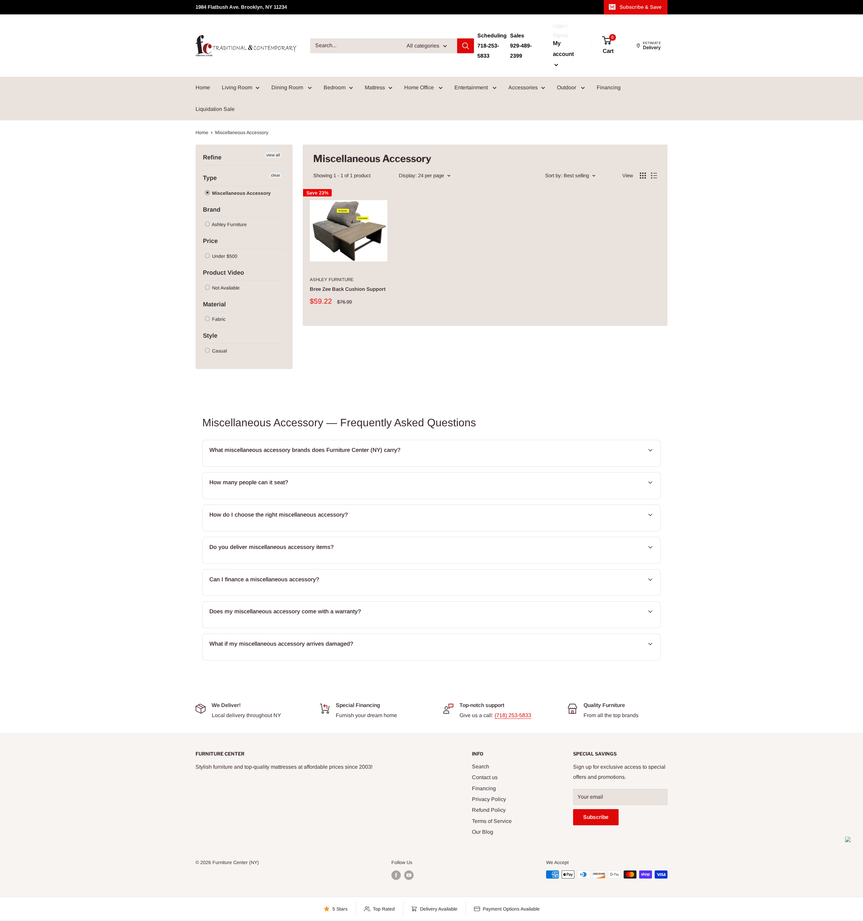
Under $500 (224, 256)
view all (273, 155)
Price (210, 241)
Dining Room (287, 87)
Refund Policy (489, 810)
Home (203, 87)
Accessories (523, 87)
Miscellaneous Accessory (241, 193)
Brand (211, 209)
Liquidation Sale (215, 109)
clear (275, 175)
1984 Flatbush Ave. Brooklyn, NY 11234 (241, 7)
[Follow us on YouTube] (409, 875)
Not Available (225, 287)
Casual (219, 351)
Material (214, 304)
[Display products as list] (654, 176)
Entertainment (471, 87)
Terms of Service (492, 821)
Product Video (223, 272)
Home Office (419, 87)
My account (563, 48)
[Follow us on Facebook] (396, 875)
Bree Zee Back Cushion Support (348, 289)
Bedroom (335, 87)
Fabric (218, 319)
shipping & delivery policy (611, 563)
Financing (609, 87)
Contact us (485, 777)
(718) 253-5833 (513, 715)
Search (480, 766)
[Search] (465, 45)
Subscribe (595, 817)
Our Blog (482, 832)
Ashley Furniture (229, 224)
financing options (262, 595)
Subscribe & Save (640, 7)
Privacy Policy (489, 799)
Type (210, 178)
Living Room (237, 87)
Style (210, 335)
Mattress (375, 87)
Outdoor (567, 87)
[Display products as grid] (643, 176)
